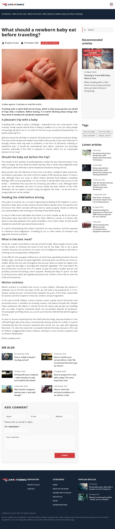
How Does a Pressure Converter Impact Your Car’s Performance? (102, 199)
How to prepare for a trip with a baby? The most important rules (65, 377)
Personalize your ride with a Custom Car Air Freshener (101, 488)
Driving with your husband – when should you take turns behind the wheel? (26, 377)
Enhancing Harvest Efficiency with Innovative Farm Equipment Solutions (101, 228)
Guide (55, 501)
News (55, 485)
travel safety (105, 136)
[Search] (84, 30)
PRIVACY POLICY (33, 485)
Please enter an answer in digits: (18, 422)
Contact (31, 489)
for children (89, 132)
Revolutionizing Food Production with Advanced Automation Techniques (102, 156)
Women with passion (62, 493)
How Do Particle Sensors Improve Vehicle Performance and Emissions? (103, 186)
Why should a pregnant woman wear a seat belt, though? (25, 392)
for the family (105, 132)
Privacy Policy (65, 520)
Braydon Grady (12, 43)
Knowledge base (60, 505)
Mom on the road (61, 489)
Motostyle (57, 497)
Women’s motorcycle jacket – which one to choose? (100, 498)
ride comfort (89, 136)
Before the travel (50, 43)
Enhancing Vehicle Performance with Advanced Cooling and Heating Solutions (102, 171)
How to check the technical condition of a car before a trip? (64, 392)
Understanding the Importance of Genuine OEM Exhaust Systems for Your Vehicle (102, 213)
